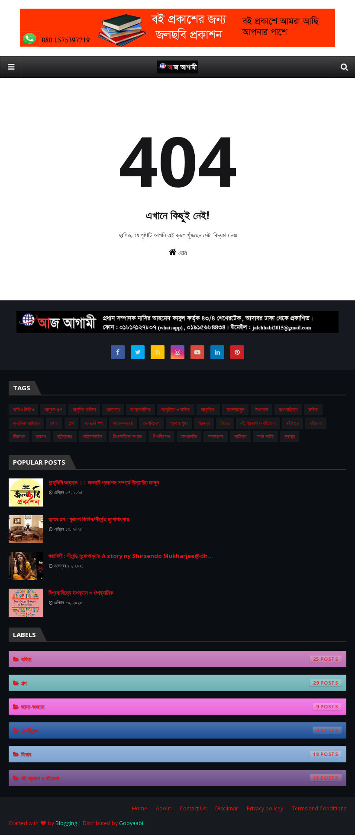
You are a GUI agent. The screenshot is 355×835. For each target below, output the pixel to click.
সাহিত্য (240, 436)
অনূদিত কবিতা (84, 409)
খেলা (54, 423)
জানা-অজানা (122, 423)
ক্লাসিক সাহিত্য (26, 423)
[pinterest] (237, 352)
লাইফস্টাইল (92, 436)
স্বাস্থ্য (289, 436)
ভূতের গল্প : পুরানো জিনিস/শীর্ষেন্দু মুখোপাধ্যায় (88, 519)
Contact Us (193, 808)
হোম (182, 253)
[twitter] (138, 352)
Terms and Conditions (319, 808)
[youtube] (197, 352)
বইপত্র (292, 423)
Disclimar (226, 808)
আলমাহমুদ (235, 409)
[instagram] (177, 352)
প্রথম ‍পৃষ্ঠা (178, 423)
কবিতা (313, 409)
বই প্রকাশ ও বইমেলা (257, 423)
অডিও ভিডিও (23, 409)
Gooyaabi (131, 823)
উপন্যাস (261, 409)
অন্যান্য (112, 409)
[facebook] (118, 352)
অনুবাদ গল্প (53, 409)
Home (139, 808)
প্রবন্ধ (204, 423)
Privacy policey (265, 808)
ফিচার (224, 423)
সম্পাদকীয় (189, 436)
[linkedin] (217, 352)
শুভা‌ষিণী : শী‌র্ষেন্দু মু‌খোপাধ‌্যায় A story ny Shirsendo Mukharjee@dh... (130, 556)
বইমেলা (316, 423)
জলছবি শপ (94, 423)
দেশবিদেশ (151, 423)
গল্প (71, 423)
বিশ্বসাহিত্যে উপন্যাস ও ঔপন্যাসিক (80, 592)
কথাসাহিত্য (288, 409)
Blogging (66, 823)
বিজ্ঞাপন (19, 436)
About (163, 808)
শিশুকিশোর (161, 436)
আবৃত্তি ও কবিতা (175, 409)
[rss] (158, 352)
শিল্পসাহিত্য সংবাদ (127, 436)
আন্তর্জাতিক (140, 409)
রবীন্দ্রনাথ (64, 436)
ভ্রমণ (41, 436)
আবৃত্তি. (208, 409)
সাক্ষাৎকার (215, 436)
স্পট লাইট (265, 436)
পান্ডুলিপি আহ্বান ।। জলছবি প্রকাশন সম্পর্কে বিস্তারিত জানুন (103, 482)
